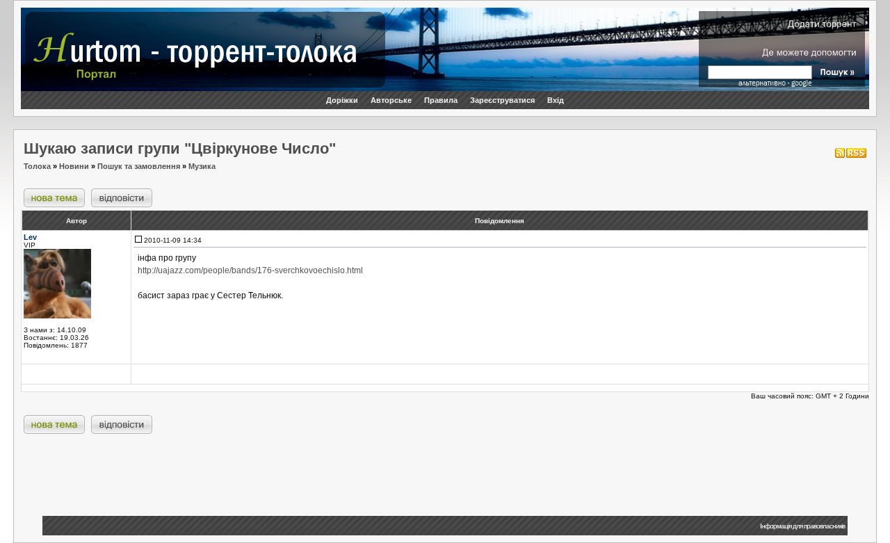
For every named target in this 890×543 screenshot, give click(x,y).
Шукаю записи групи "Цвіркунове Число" (180, 148)
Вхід (555, 100)
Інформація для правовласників (802, 526)
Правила (441, 100)
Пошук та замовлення (138, 166)
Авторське (391, 100)
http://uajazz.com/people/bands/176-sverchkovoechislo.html (250, 270)
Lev (30, 237)
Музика (202, 166)
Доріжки (342, 100)
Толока (37, 166)
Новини (74, 166)
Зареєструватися (502, 100)
